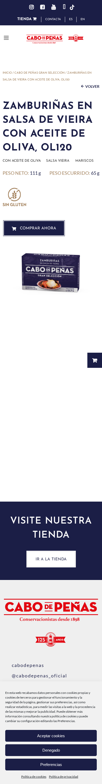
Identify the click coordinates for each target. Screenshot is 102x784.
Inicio (7, 73)
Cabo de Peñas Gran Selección (39, 73)
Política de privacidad (63, 777)
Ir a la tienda (51, 559)
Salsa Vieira (57, 160)
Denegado (51, 750)
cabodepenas (28, 665)
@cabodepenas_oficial (39, 675)
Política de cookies (33, 777)
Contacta (53, 19)
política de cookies (64, 716)
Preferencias (51, 764)
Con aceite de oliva (22, 160)
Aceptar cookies (51, 736)
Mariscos (84, 160)
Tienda (25, 19)
